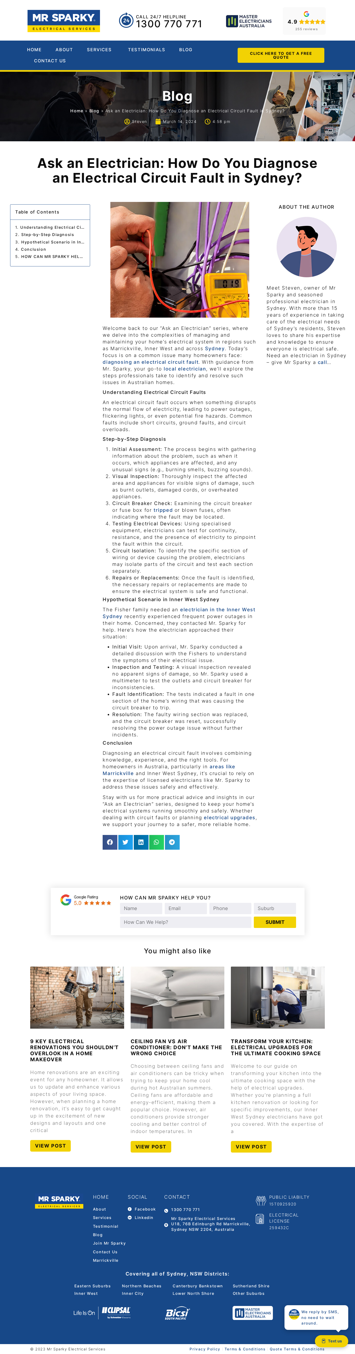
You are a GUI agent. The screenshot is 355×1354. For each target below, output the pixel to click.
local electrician (185, 369)
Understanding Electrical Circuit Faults (52, 227)
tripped (164, 510)
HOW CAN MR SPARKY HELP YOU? (53, 256)
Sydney (215, 348)
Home (34, 49)
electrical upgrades (229, 817)
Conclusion (33, 249)
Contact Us (50, 60)
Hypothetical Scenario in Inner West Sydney (53, 242)
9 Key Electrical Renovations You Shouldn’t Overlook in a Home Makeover (74, 1050)
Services (99, 49)
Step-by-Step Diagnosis (47, 234)
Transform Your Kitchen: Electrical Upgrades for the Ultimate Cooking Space (276, 1047)
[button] (110, 842)
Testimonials (146, 49)
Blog (185, 49)
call (322, 362)
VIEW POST (50, 1146)
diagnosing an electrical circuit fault (151, 362)
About (64, 49)
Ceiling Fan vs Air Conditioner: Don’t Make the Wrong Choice (176, 1047)
